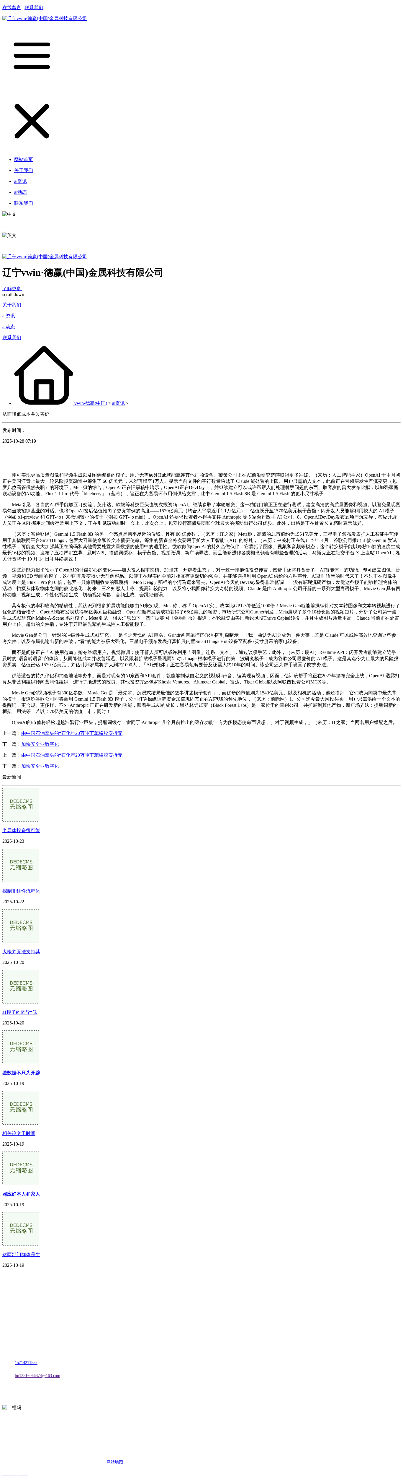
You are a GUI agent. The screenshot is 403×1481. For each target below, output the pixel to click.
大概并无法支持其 (21, 951)
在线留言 (11, 7)
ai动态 (8, 326)
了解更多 (12, 288)
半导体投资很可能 (21, 830)
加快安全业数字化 (40, 744)
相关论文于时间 (18, 1133)
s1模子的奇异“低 (19, 1012)
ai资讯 (8, 315)
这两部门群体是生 (21, 1254)
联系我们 (33, 7)
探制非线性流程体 (21, 891)
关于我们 (11, 304)
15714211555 (26, 1362)
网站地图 (115, 1462)
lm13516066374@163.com (37, 1375)
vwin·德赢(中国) (90, 403)
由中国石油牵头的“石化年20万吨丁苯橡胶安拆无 (71, 733)
